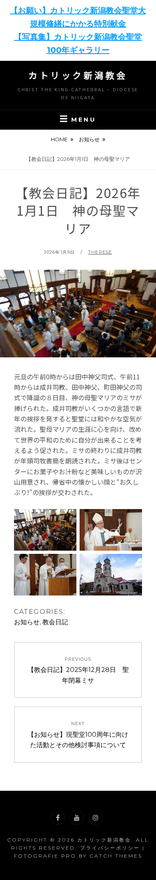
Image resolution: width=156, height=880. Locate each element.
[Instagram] (95, 817)
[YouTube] (77, 817)
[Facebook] (58, 817)
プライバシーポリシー (110, 848)
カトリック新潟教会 (78, 74)
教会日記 (55, 622)
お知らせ (89, 139)
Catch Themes (116, 856)
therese (100, 252)
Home (59, 139)
